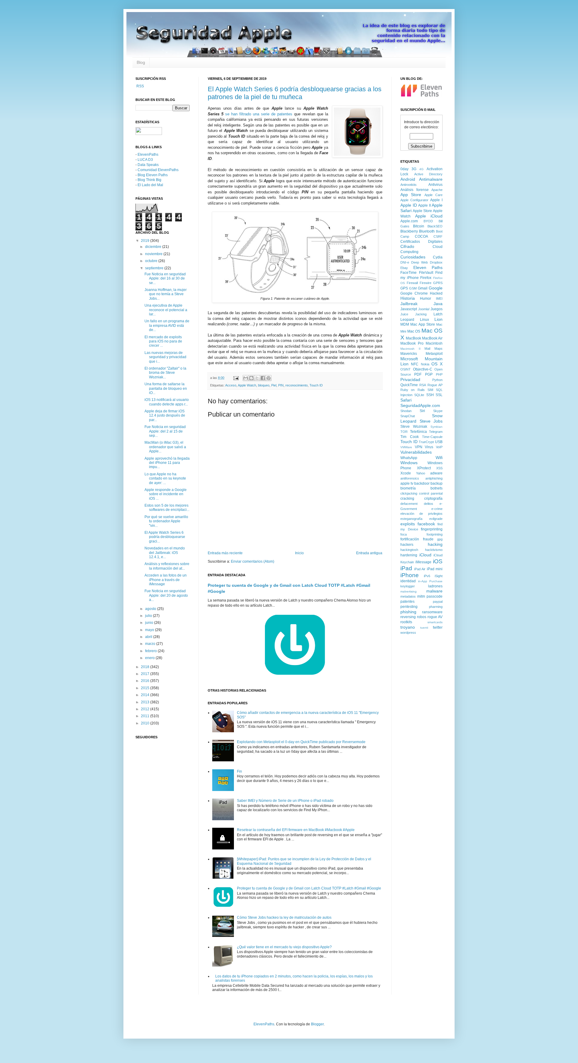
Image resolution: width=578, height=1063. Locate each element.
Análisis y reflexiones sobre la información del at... (166, 566)
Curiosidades (412, 257)
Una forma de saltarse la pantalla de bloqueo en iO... (165, 388)
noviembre (154, 254)
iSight (439, 576)
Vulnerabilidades (416, 452)
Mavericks (408, 354)
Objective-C (422, 369)
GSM (413, 288)
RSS (139, 86)
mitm (421, 596)
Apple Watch (247, 385)
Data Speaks (148, 165)
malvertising (408, 591)
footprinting (435, 534)
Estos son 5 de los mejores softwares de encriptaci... (166, 507)
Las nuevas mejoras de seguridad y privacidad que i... (165, 357)
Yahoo (420, 473)
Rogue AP (435, 385)
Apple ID (408, 205)
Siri (422, 411)
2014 (145, 695)
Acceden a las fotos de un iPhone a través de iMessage (165, 579)
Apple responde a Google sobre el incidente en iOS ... (165, 494)
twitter (438, 627)
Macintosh (434, 343)
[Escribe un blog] (251, 378)
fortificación (409, 539)
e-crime (437, 509)
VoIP (439, 447)
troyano (407, 627)
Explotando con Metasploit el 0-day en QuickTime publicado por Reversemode (301, 742)
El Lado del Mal (150, 185)
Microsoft (409, 358)
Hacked (436, 293)
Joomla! (424, 309)
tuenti (424, 627)
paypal (438, 601)
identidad (408, 581)
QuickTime (409, 385)
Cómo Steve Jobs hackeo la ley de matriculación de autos (284, 917)
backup (436, 483)
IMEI (439, 298)
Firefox (425, 278)
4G (421, 169)
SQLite (419, 395)
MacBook (413, 338)
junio (149, 623)
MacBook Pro (412, 343)
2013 (145, 702)
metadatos (408, 596)
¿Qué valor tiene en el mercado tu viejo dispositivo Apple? (284, 947)
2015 (145, 688)
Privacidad (410, 379)
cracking (407, 498)
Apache (437, 190)
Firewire (425, 283)
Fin (239, 771)
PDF (417, 374)
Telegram (436, 431)
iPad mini (435, 569)
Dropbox (436, 262)
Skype (438, 411)
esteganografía (411, 519)
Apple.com (409, 221)
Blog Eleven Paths (153, 175)
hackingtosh (409, 550)
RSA (422, 385)
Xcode (405, 473)
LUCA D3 (145, 160)
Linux (424, 319)
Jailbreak (409, 303)
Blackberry (409, 231)
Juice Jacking (413, 314)
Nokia (425, 364)
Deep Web (419, 262)
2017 (145, 674)
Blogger (317, 1024)
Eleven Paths (428, 267)
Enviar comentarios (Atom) (252, 561)
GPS (404, 288)
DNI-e (404, 262)
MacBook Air (432, 338)
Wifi (439, 457)
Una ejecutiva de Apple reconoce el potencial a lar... (165, 309)
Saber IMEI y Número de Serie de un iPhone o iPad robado (285, 801)
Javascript (408, 309)
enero (150, 658)
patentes (407, 601)
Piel (273, 385)
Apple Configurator (414, 200)
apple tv (406, 483)
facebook (426, 523)
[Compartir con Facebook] (263, 378)
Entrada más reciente (225, 553)
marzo (150, 644)
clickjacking (408, 493)
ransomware (432, 612)
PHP (439, 374)
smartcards (435, 622)
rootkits (406, 622)
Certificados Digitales (421, 241)
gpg (440, 539)
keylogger (407, 586)
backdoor (422, 483)
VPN (418, 447)
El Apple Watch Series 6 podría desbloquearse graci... (164, 536)
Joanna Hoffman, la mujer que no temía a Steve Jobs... (165, 294)
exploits (407, 523)
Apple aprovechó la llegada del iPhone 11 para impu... (167, 462)
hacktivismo (434, 550)
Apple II (424, 205)
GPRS (438, 283)
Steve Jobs (431, 421)
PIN (281, 385)
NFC (414, 364)
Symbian (436, 426)
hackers (406, 544)
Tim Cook (409, 437)
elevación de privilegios (421, 513)
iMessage (423, 562)
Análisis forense (414, 190)
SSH (430, 395)
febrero (151, 651)
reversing (408, 617)
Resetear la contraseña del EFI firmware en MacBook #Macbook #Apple (296, 830)
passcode (435, 596)
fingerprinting (432, 529)
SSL (439, 395)
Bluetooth (427, 231)
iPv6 (427, 576)
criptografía (433, 498)
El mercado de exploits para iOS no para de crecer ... (163, 341)
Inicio (299, 553)
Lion (438, 319)
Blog (141, 62)
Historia (407, 298)
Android (407, 179)
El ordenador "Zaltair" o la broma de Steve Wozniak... (165, 372)
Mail (427, 348)
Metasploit (434, 354)
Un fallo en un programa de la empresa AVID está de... (166, 325)
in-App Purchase (430, 581)
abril (149, 637)
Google (436, 288)
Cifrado (407, 246)
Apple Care (433, 195)
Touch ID (316, 385)
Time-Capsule (432, 437)
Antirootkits (408, 184)
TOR (404, 431)
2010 (145, 723)
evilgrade (436, 519)
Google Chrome (414, 293)
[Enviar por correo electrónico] (246, 378)
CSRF (438, 236)
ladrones (435, 586)
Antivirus (435, 185)
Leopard (407, 319)
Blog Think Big (149, 180)
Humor (425, 298)
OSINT (405, 369)
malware (434, 591)
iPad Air (420, 569)
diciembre (153, 247)
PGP (429, 374)
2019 (145, 241)
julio (149, 616)
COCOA (421, 236)
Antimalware (431, 179)
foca (403, 534)
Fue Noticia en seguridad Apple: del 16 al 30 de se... (165, 278)
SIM (430, 390)
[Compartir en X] (257, 378)
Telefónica (418, 432)
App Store (410, 194)
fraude (428, 539)
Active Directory (428, 174)
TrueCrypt (426, 442)
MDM (404, 324)
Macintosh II (410, 348)
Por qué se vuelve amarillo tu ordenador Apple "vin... (166, 521)
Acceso (230, 385)
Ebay (404, 268)
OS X (437, 363)
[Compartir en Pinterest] (269, 378)
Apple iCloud (429, 216)
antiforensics (409, 478)
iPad (406, 568)
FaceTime (408, 272)
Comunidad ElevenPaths (158, 170)
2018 (145, 667)
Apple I (436, 200)
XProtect (424, 468)
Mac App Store (422, 324)
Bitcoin (418, 226)
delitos (428, 503)
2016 (145, 681)
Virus (429, 447)
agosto (151, 609)
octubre (151, 261)
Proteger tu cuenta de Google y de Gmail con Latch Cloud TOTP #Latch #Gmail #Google (309, 888)
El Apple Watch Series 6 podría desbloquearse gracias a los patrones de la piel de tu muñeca (294, 93)
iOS (438, 561)
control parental (431, 493)
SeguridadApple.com (420, 405)
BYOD (428, 221)
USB (439, 442)
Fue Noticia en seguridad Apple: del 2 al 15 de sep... (165, 431)
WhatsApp (408, 458)
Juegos (436, 309)
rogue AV (435, 617)
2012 (145, 709)
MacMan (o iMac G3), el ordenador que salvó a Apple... (165, 446)
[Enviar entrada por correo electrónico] (236, 378)
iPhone (409, 575)
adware (436, 473)
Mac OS (414, 331)
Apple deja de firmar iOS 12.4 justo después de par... (164, 415)
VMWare (406, 447)
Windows (409, 462)
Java (438, 303)
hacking (435, 544)
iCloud (425, 554)
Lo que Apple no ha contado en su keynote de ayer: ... (165, 478)
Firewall (412, 283)
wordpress (408, 632)
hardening (408, 555)
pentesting (409, 607)
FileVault (426, 272)
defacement (409, 503)
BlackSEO (435, 226)
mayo (150, 630)
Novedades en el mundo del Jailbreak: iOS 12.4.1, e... (164, 552)
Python (437, 380)
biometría (408, 488)
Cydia (438, 257)
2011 (145, 716)
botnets (436, 488)
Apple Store (422, 211)
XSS (439, 468)
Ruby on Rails (412, 390)
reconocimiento (296, 385)
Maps (438, 348)
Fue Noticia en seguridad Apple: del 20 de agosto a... (166, 595)
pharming (436, 606)
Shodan (406, 411)
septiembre (154, 268)
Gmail (422, 288)
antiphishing (434, 478)
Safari (406, 400)
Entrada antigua (369, 553)
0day (404, 169)
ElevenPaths (148, 154)
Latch (438, 314)
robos (421, 617)
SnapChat (407, 416)
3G (414, 169)
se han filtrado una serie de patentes (258, 114)
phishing (408, 611)
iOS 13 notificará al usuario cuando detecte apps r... (166, 402)
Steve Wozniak (413, 426)
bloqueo (263, 385)
